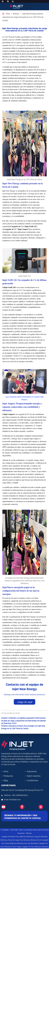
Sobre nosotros (33, 776)
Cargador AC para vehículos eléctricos (35, 847)
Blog (6, 780)
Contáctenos (32, 780)
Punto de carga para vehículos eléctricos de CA (25, 840)
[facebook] (22, 807)
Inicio (8, 14)
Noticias (16, 14)
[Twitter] (41, 807)
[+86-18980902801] (2, 799)
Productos (8, 776)
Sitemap (29, 833)
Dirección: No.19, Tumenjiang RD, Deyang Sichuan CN (22, 790)
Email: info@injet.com (12, 799)
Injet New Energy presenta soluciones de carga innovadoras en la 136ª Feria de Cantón (22, 17)
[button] (24, 702)
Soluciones (32, 771)
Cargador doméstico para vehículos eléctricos (17, 836)
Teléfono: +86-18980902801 (16, 795)
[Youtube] (3, 807)
